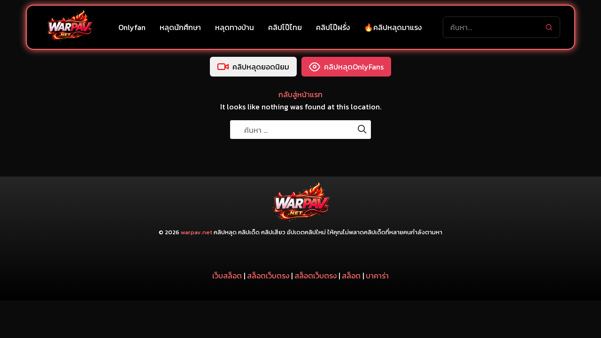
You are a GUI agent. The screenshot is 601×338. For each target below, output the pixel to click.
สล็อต (351, 275)
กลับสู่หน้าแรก (300, 94)
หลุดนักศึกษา (180, 27)
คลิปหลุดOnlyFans (354, 66)
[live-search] (548, 27)
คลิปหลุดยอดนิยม (260, 66)
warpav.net (196, 232)
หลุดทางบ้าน (234, 27)
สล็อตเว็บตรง (268, 275)
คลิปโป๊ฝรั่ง (333, 27)
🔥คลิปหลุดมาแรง (393, 27)
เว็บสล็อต (227, 275)
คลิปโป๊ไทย (285, 27)
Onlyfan (132, 27)
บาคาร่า (377, 275)
